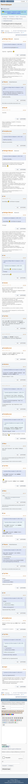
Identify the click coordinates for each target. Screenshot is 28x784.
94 (17, 32)
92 (14, 32)
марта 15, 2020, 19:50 (6, 546)
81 (22, 31)
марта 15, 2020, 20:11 (6, 636)
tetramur (6, 364)
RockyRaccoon (7, 131)
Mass (4, 443)
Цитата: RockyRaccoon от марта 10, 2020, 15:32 (14, 369)
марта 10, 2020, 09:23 (6, 334)
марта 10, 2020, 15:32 (6, 350)
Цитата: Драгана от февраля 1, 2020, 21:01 (14, 392)
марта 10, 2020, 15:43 (6, 416)
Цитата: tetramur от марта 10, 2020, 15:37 (13, 419)
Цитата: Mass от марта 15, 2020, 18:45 (12, 471)
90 (11, 32)
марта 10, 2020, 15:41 (6, 385)
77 (16, 31)
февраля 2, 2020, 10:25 (6, 84)
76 (15, 31)
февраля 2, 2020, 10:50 (6, 133)
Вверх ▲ (16, 779)
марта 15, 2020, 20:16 (6, 669)
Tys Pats (5, 316)
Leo (4, 196)
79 (19, 31)
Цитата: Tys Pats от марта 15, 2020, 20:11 (13, 672)
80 (21, 31)
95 (18, 32)
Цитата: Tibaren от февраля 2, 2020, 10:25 (13, 136)
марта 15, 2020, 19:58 (6, 575)
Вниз (2, 30)
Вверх (2, 692)
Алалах (5, 283)
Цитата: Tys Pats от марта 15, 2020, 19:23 (13, 518)
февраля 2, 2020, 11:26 (6, 152)
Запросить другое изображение (14, 749)
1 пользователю (5, 629)
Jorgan (5, 667)
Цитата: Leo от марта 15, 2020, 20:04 (12, 639)
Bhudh (5, 108)
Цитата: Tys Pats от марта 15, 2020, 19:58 (13, 598)
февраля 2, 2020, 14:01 (6, 257)
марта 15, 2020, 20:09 (6, 620)
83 (25, 31)
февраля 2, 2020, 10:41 (6, 109)
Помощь (12, 779)
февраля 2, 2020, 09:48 (6, 41)
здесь (22, 11)
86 (5, 32)
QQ (17, 55)
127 (22, 32)
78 (18, 31)
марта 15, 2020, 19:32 (6, 493)
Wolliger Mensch (19, 18)
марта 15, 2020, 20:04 (6, 595)
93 (15, 32)
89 (9, 32)
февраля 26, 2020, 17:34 (6, 285)
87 (6, 32)
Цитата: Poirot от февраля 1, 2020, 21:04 (13, 389)
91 (12, 32)
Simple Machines (17, 781)
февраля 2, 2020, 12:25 (6, 198)
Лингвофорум (6, 4)
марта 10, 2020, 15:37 (6, 366)
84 (1, 32)
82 (24, 31)
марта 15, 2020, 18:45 (6, 445)
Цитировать (23, 55)
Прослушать (4, 749)
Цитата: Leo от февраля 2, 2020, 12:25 (12, 218)
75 (13, 31)
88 (8, 32)
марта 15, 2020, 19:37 (6, 515)
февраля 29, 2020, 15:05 (6, 318)
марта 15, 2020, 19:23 (6, 467)
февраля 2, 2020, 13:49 (6, 214)
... (12, 31)
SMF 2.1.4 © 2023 (11, 781)
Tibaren (5, 82)
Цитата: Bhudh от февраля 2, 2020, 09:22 (13, 44)
